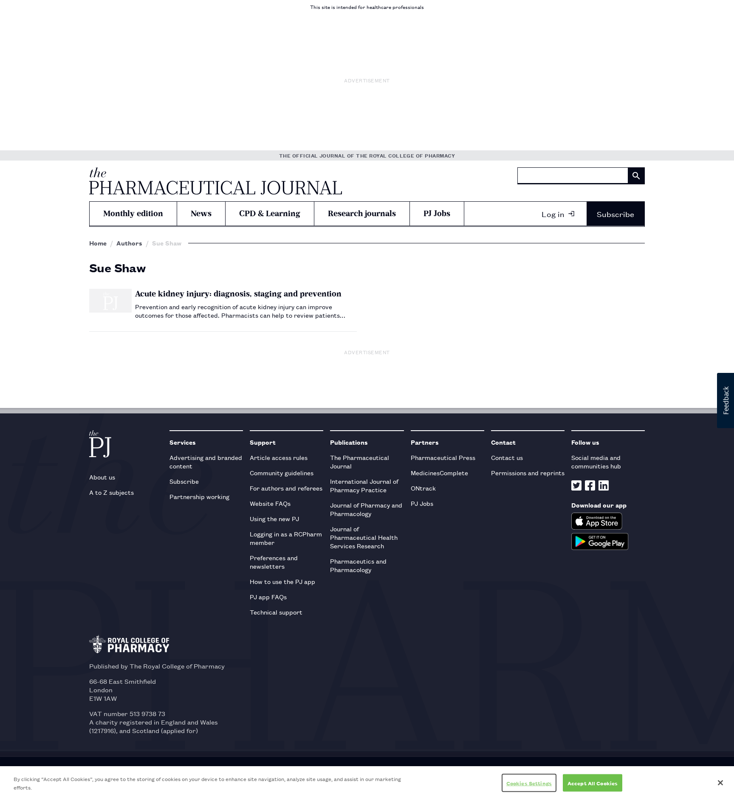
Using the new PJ (274, 518)
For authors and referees (286, 487)
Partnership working (199, 496)
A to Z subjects (111, 492)
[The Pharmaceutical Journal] (215, 181)
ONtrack (423, 487)
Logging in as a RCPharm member (286, 538)
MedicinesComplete (439, 472)
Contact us (507, 457)
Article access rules (279, 457)
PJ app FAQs (268, 596)
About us (102, 476)
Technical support (276, 611)
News (201, 213)
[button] (725, 400)
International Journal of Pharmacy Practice (364, 485)
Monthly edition (133, 213)
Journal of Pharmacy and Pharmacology (366, 509)
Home (98, 243)
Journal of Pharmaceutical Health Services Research (364, 537)
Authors (129, 243)
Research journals (362, 213)
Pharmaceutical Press (443, 457)
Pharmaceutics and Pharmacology (358, 565)
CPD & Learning (269, 213)
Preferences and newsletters (274, 561)
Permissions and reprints (528, 472)
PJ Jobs (436, 213)
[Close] (720, 782)
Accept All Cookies (592, 783)
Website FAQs (270, 503)
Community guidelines (281, 472)
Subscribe (615, 214)
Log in (553, 214)
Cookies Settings (529, 783)
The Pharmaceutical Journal (359, 461)
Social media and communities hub (596, 461)
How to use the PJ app (282, 581)
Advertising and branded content (205, 461)
